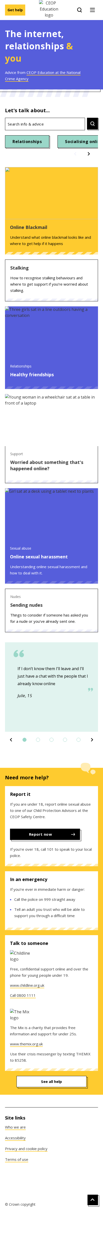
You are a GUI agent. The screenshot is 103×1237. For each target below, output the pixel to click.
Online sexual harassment (39, 557)
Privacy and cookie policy (26, 1148)
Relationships (27, 141)
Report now (40, 834)
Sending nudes (26, 605)
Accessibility (15, 1137)
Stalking (19, 268)
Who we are (15, 1127)
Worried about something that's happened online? (46, 465)
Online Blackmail (28, 227)
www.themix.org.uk (26, 1043)
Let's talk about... (27, 110)
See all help (51, 1081)
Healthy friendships (32, 375)
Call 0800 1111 (23, 995)
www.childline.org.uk (27, 985)
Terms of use (16, 1159)
